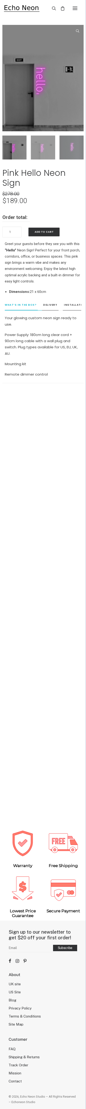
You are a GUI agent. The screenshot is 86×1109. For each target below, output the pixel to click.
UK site (15, 984)
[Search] (52, 8)
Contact (15, 1081)
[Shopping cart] (60, 8)
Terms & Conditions (25, 1016)
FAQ (12, 1049)
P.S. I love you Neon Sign (43, 700)
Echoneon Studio (23, 1102)
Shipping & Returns (24, 1057)
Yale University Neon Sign (43, 804)
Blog (12, 1000)
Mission (15, 1073)
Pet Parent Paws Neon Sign (43, 493)
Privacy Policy (20, 1008)
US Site (15, 992)
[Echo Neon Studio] (22, 8)
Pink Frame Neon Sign (43, 597)
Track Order (18, 1065)
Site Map (16, 1024)
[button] (75, 8)
